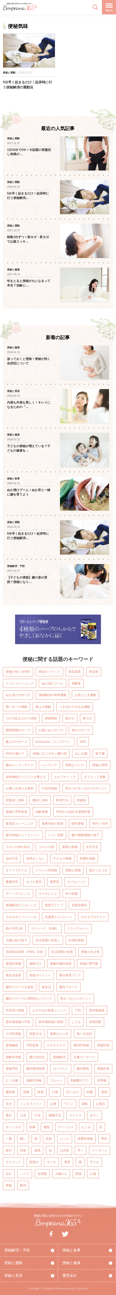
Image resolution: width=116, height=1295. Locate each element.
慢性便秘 (78, 823)
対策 (23, 1150)
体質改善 (74, 671)
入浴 (23, 1115)
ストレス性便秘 (46, 870)
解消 (23, 1185)
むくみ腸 (12, 1080)
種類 (47, 1127)
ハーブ (24, 1173)
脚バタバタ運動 (16, 706)
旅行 (9, 1150)
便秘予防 (12, 1068)
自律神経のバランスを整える (26, 776)
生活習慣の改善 (62, 951)
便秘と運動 (13, 1263)
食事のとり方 (59, 1033)
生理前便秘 (76, 940)
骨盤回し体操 (15, 800)
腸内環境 (83, 1068)
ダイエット (13, 1162)
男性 (104, 1138)
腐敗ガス (35, 963)
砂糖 (90, 1092)
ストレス (75, 1115)
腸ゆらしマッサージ (20, 765)
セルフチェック (65, 776)
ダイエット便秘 (95, 776)
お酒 (53, 1103)
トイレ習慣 (55, 835)
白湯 (93, 1173)
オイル (51, 1162)
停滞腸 (101, 1080)
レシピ (64, 1138)
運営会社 (69, 1275)
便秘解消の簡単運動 (52, 695)
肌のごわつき (98, 870)
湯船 (85, 1103)
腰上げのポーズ (16, 741)
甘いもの (72, 1092)
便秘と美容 (13, 1275)
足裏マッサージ (84, 1057)
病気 (37, 1150)
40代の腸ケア (15, 753)
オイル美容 (34, 881)
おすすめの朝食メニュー (49, 1010)
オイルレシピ (48, 893)
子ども (94, 1162)
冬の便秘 (71, 893)
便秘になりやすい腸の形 (50, 753)
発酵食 (76, 683)
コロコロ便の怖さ (18, 847)
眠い (23, 1138)
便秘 (9, 1185)
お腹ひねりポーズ (51, 730)
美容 (67, 1162)
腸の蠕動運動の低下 (85, 835)
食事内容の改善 (52, 823)
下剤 (78, 1010)
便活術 (93, 671)
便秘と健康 (71, 1263)
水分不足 (92, 847)
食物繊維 (12, 1045)
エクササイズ (56, 1045)
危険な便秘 (73, 870)
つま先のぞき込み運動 (74, 706)
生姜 (49, 1138)
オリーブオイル (16, 870)
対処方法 (35, 1033)
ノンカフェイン (31, 1103)
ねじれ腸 (81, 753)
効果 (32, 1127)
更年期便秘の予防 (18, 1022)
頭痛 (26, 1092)
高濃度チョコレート (59, 917)
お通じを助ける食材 (20, 788)
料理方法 (62, 800)
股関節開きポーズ (18, 730)
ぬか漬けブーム (52, 683)
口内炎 (64, 1150)
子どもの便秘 (62, 858)
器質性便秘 (13, 963)
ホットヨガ (13, 1127)
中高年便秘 (49, 788)
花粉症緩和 (79, 905)
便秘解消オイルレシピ (21, 905)
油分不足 (12, 858)
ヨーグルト (60, 1068)
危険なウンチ (74, 765)
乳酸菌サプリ (79, 1080)
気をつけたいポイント (75, 998)
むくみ (86, 1127)
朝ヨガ (70, 718)
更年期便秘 (96, 1010)
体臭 (40, 1092)
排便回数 (95, 1022)
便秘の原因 (100, 765)
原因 (104, 1092)
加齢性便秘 (13, 1057)
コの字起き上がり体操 (21, 718)
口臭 (55, 1092)
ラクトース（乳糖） (45, 928)
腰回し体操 (40, 800)
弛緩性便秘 (34, 1080)
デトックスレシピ (18, 893)
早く (80, 1150)
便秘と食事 (71, 1250)
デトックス (65, 1127)
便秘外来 (103, 1068)
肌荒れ (34, 1162)
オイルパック (76, 881)
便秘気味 (51, 718)
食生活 (46, 987)
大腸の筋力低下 (16, 940)
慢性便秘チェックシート (23, 835)
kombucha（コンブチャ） (53, 741)
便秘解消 (59, 1057)
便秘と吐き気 (90, 951)
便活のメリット (49, 671)
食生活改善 (13, 975)
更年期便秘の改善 (51, 1022)
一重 (9, 1138)
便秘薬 (81, 800)
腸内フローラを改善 (20, 987)
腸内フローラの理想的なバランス (29, 998)
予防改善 (32, 1045)
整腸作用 (12, 881)
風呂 (9, 1115)
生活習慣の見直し (47, 940)
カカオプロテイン (93, 917)
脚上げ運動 (43, 706)
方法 (37, 1115)
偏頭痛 (10, 1092)
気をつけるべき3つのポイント (86, 788)
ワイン (68, 1103)
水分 (9, 1103)
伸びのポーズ (81, 730)
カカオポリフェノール (21, 917)
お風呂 (100, 1103)
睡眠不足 (55, 1115)
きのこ (94, 1115)
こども (76, 1022)
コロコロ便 (46, 847)
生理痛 (42, 1173)
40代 (83, 741)
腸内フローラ (68, 987)
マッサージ (99, 1150)
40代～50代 (100, 823)
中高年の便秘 (15, 1010)
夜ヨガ (87, 718)
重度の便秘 (70, 847)
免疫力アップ (54, 905)
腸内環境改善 (35, 1068)
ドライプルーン (78, 928)
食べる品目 (84, 1033)
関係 (78, 1173)
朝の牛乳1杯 (14, 928)
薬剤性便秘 (81, 1045)
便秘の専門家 (89, 963)
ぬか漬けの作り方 (18, 695)
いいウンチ (49, 765)
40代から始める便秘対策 (73, 811)
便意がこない (35, 858)
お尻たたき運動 (85, 695)
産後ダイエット (40, 975)
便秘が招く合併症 (18, 671)
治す (9, 1173)
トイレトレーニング (20, 683)
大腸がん (61, 1173)
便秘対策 (103, 1045)
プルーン (56, 1080)
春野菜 (54, 881)
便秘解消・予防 (17, 1250)
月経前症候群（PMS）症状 (24, 951)
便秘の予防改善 (16, 811)
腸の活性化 (37, 1057)
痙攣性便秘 (85, 1138)
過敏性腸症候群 (61, 963)
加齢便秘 (41, 811)
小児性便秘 (13, 1033)
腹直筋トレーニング (20, 823)
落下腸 (100, 753)
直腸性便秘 (87, 858)
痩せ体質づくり (70, 975)
